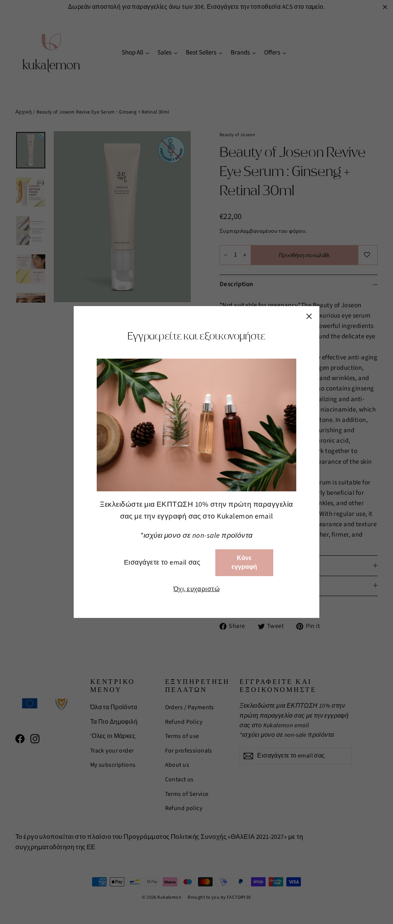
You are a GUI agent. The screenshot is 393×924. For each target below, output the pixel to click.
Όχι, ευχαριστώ (196, 589)
